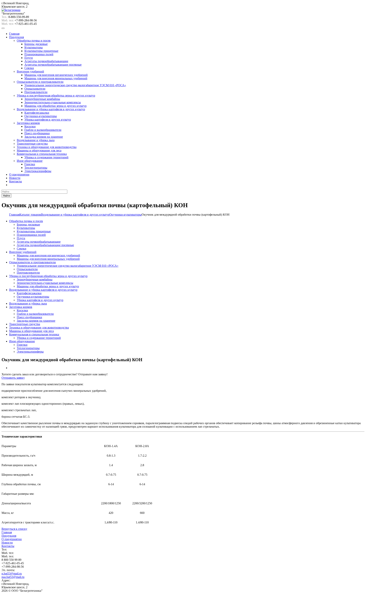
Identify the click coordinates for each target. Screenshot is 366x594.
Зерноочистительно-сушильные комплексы (52, 102)
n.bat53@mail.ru (12, 573)
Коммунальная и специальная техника (42, 154)
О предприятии (19, 174)
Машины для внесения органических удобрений (56, 75)
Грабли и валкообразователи (42, 129)
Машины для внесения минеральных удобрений (55, 78)
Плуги (28, 57)
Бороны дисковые (36, 44)
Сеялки (29, 68)
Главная (14, 33)
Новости (14, 178)
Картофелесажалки (36, 112)
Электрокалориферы (37, 171)
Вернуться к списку (14, 528)
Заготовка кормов (28, 123)
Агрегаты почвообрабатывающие (46, 61)
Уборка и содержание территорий (46, 157)
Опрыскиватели (34, 88)
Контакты (15, 181)
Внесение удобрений (30, 71)
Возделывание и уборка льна (36, 140)
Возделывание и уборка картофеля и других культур (51, 109)
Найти (6, 195)
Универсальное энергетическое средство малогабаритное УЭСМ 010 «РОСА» (75, 85)
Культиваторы (33, 47)
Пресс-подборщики (37, 133)
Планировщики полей (38, 54)
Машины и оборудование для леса (39, 150)
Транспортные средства (32, 143)
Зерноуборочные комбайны (42, 99)
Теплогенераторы (35, 167)
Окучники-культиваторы (40, 116)
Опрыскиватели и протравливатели (40, 81)
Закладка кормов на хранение (43, 136)
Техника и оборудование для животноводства (46, 147)
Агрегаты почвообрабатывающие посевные (53, 64)
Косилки (30, 126)
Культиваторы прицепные (41, 50)
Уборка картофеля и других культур (47, 119)
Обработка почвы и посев (34, 40)
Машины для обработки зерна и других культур (55, 105)
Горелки (29, 164)
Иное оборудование (30, 160)
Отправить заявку (13, 377)
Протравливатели (35, 92)
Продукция (16, 37)
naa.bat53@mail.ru (13, 577)
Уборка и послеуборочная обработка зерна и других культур (56, 95)
